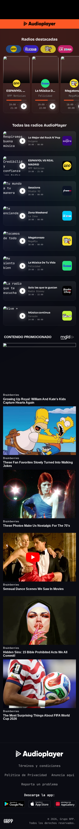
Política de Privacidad (26, 775)
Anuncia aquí (62, 775)
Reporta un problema (39, 784)
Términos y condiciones (39, 766)
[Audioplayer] (39, 24)
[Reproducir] (24, 106)
